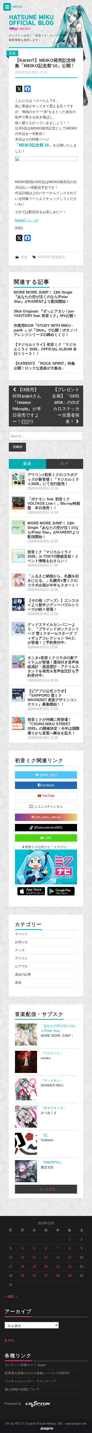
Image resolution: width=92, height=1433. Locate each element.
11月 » (12, 1296)
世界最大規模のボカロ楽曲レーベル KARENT (37, 1373)
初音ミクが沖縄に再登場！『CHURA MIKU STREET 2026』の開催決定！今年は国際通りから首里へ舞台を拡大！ (53, 726)
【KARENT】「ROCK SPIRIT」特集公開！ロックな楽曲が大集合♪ (44, 365)
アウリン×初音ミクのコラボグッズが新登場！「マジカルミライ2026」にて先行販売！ (53, 479)
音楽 (12, 53)
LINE (48, 838)
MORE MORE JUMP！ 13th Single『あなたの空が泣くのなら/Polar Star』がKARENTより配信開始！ (43, 296)
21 (58, 1266)
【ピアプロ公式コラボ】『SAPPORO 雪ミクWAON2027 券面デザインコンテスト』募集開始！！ (52, 697)
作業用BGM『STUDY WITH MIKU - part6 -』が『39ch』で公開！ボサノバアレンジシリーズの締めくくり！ (45, 330)
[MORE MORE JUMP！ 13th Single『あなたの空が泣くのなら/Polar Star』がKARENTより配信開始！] (18, 527)
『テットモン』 (52, 1080)
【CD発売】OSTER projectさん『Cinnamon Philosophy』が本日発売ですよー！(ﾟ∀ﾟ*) (27, 406)
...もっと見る (46, 1189)
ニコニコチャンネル (48, 806)
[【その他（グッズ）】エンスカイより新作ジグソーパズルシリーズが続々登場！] (18, 604)
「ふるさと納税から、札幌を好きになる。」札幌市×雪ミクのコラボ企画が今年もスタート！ (53, 580)
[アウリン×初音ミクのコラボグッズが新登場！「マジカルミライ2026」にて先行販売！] (18, 478)
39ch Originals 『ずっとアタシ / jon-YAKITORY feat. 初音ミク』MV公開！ (45, 313)
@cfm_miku (48, 775)
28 (58, 1275)
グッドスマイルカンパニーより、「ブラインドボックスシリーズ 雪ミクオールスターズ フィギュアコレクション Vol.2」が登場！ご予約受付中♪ (53, 633)
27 (46, 1275)
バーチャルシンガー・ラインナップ (30, 1381)
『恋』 (45, 1135)
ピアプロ (21, 966)
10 (10, 1257)
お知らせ (21, 942)
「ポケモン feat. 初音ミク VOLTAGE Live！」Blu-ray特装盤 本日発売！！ (53, 503)
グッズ (20, 950)
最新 (27, 464)
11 (22, 1257)
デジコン (21, 958)
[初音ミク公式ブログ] (31, 23)
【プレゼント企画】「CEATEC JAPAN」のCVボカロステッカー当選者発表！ (65, 406)
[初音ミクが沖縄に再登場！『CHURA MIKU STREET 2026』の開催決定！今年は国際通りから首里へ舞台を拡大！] (18, 723)
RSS (11, 1340)
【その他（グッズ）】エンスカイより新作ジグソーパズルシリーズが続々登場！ (53, 604)
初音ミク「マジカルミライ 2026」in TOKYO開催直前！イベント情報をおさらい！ (53, 556)
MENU (17, 7)
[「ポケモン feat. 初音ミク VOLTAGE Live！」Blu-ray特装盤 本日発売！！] (18, 503)
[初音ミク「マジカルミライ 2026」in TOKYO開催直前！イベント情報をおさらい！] (18, 556)
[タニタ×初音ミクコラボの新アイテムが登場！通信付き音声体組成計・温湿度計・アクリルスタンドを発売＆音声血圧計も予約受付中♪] (18, 662)
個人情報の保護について (22, 1389)
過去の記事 (23, 974)
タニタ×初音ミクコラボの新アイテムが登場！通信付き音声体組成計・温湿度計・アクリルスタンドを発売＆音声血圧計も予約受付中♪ (53, 667)
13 (46, 1257)
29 (69, 1275)
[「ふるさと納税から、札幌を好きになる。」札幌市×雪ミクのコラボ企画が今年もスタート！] (18, 580)
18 (22, 1266)
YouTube (47, 796)
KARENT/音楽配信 (51, 257)
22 (69, 1266)
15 (69, 1257)
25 (22, 1275)
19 (34, 1266)
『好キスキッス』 (53, 1108)
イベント (21, 934)
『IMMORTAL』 (52, 1162)
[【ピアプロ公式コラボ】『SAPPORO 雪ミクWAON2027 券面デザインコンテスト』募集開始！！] (18, 695)
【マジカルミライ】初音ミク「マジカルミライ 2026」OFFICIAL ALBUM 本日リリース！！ (45, 349)
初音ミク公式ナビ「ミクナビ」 (47, 847)
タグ (64, 464)
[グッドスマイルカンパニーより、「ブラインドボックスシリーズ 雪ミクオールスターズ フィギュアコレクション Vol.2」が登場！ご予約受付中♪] (18, 628)
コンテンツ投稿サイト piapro (25, 1365)
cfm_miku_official (47, 817)
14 (58, 1257)
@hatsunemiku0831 (47, 827)
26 (34, 1275)
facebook (47, 785)
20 (46, 1266)
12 (34, 1257)
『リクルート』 (52, 1053)
